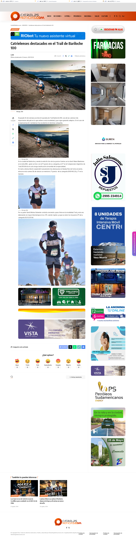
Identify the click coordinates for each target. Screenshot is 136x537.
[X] (117, 16)
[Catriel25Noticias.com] (27, 16)
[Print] (71, 56)
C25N (12, 55)
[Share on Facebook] (63, 56)
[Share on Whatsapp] (13, 133)
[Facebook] (115, 16)
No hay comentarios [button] (76, 377)
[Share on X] (66, 56)
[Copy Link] (69, 56)
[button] (110, 16)
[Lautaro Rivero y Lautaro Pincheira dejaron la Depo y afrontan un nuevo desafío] (53, 488)
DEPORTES (15, 29)
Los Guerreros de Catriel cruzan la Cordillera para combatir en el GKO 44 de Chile (24, 501)
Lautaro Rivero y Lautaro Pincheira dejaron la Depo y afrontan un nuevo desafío (52, 501)
